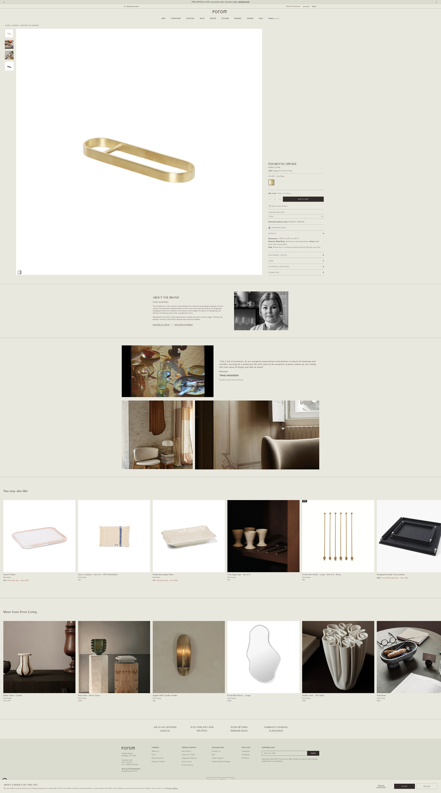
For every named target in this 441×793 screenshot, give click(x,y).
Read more (223, 371)
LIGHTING (190, 18)
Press (154, 754)
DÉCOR (213, 18)
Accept (404, 786)
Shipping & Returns (189, 758)
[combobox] (134, 6)
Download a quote (279, 227)
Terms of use (187, 761)
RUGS (202, 18)
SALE (261, 18)
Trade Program (217, 758)
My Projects (186, 751)
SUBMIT (313, 753)
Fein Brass (271, 182)
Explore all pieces (161, 325)
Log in (276, 171)
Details (272, 233)
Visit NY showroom (293, 6)
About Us (155, 751)
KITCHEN (225, 18)
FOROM (250, 18)
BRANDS (237, 18)
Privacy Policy (172, 788)
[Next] (436, 2)
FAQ (213, 754)
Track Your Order (188, 754)
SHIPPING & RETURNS (278, 266)
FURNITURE (176, 18)
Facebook (245, 754)
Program (273, 18)
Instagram (246, 751)
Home (7, 25)
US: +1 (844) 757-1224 (130, 764)
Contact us (216, 751)
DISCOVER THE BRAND (183, 325)
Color (276, 176)
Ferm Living (274, 167)
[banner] (220, 2)
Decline (426, 786)
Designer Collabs (158, 761)
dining (15, 25)
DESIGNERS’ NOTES (277, 255)
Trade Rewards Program (221, 761)
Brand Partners (158, 758)
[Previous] (5, 2)
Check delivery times (276, 212)
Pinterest (245, 758)
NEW (163, 18)
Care (271, 261)
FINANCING (273, 272)
